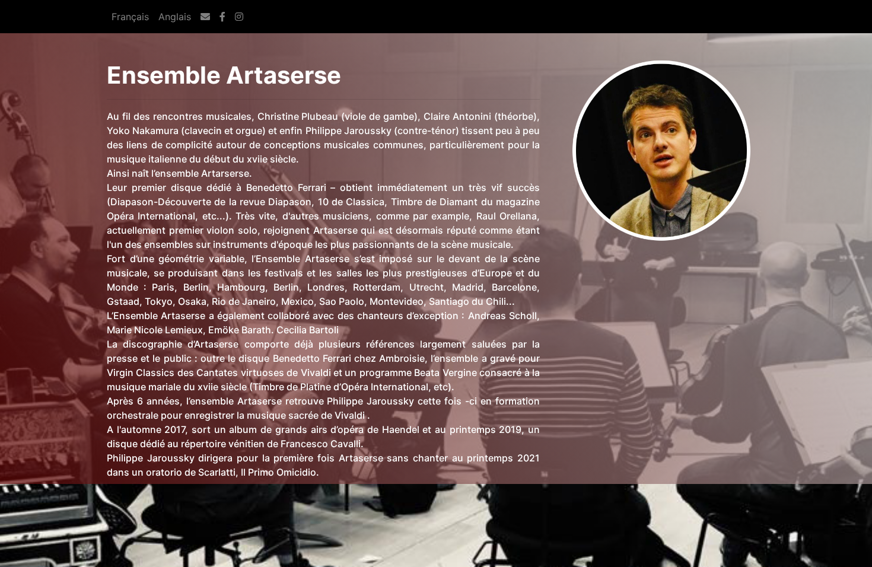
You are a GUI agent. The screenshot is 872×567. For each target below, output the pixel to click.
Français (130, 17)
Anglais (174, 17)
